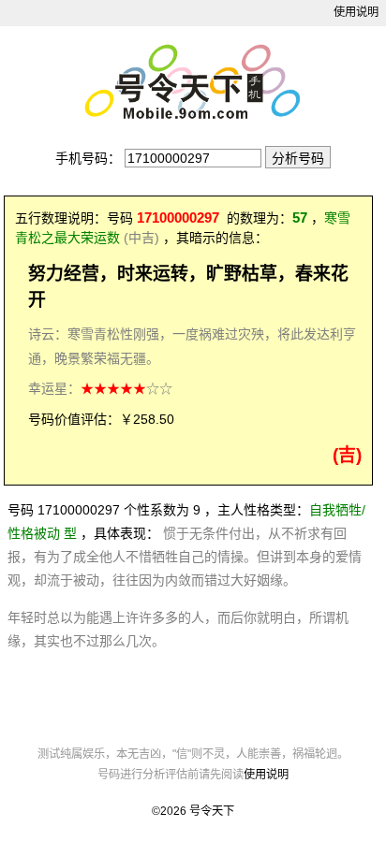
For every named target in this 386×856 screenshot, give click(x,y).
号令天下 (211, 811)
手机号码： (88, 158)
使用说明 (356, 12)
